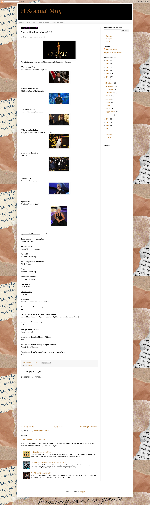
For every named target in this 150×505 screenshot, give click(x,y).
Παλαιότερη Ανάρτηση (88, 426)
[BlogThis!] (44, 363)
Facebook (109, 36)
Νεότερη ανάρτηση (28, 426)
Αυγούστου (110, 92)
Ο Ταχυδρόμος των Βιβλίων (33, 439)
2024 (108, 60)
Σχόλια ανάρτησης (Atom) (40, 430)
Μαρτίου (109, 108)
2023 (108, 64)
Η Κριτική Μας (41, 10)
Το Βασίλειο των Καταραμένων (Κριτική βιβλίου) (49, 462)
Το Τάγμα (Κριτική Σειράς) (41, 473)
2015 (108, 129)
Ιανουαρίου (110, 115)
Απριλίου (109, 105)
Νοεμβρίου (110, 83)
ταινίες (30, 365)
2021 (108, 70)
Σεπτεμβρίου (110, 89)
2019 (108, 77)
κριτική (21, 22)
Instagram (109, 39)
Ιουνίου (108, 99)
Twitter (108, 41)
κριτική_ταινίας (44, 22)
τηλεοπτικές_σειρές (58, 22)
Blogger (82, 491)
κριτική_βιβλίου (31, 22)
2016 (108, 125)
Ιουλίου (108, 96)
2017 (108, 122)
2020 (108, 74)
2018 (108, 119)
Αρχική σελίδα (57, 426)
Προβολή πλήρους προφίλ (113, 52)
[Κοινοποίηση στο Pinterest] (50, 363)
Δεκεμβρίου (110, 80)
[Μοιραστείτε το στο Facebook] (48, 363)
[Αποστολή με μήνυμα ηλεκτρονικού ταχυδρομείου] (43, 363)
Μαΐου (108, 102)
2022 (108, 67)
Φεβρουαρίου (111, 112)
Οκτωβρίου (110, 86)
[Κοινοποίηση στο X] (46, 363)
